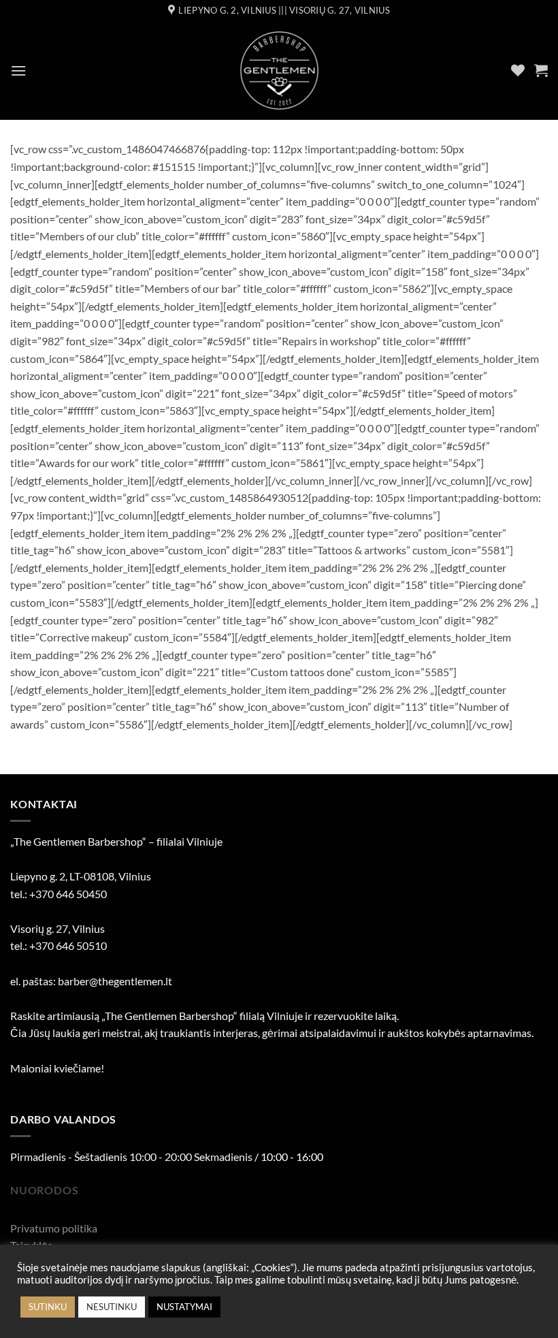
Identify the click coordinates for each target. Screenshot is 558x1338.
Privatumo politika (53, 1228)
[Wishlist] (518, 70)
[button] (18, 70)
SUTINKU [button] (48, 1306)
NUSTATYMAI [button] (184, 1306)
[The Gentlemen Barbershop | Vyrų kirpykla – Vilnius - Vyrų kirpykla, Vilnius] (279, 70)
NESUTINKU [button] (111, 1306)
